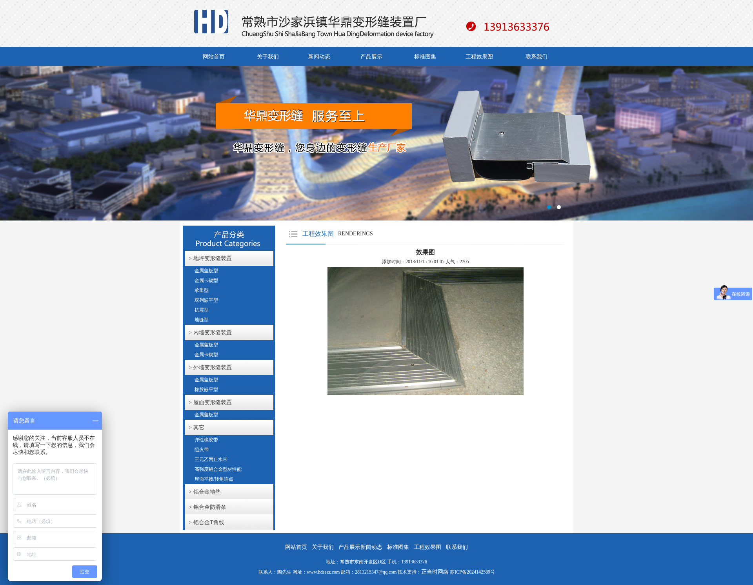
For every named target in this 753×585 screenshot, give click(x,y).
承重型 (202, 290)
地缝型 (202, 320)
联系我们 (536, 57)
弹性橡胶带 (206, 440)
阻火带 (202, 449)
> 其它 (196, 427)
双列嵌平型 (206, 300)
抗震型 (202, 310)
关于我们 (268, 57)
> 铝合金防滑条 (207, 507)
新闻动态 (319, 57)
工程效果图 (479, 57)
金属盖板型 (206, 270)
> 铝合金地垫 (205, 492)
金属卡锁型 (206, 280)
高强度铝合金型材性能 (218, 469)
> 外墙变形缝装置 (210, 367)
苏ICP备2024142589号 (472, 572)
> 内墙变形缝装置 (210, 332)
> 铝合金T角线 (206, 522)
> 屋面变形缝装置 (210, 402)
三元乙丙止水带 (211, 459)
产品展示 (371, 57)
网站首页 (214, 57)
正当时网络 (435, 572)
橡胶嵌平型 (206, 389)
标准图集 (425, 57)
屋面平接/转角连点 (214, 479)
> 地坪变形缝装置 (210, 258)
